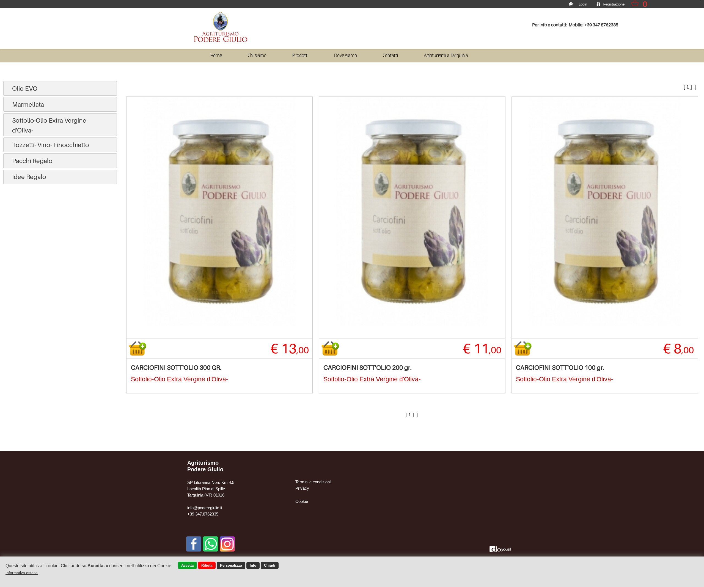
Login (583, 4)
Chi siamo (257, 55)
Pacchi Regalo (32, 160)
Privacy (302, 488)
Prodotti (300, 55)
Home (216, 55)
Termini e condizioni (313, 481)
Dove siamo (345, 55)
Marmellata (28, 104)
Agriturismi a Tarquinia (446, 55)
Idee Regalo (29, 176)
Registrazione (614, 4)
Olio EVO (24, 88)
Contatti (390, 55)
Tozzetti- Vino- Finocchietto (50, 144)
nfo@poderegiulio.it (205, 507)
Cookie (301, 501)
